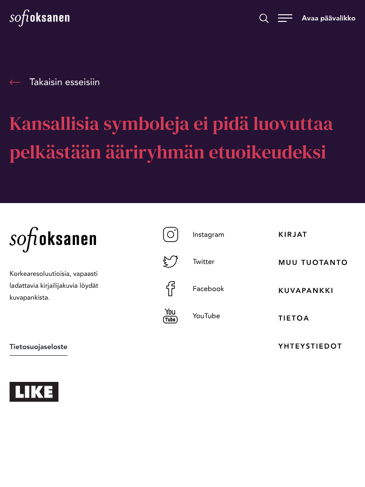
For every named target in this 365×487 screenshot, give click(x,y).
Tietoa (294, 318)
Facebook (208, 288)
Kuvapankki (306, 290)
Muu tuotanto (313, 262)
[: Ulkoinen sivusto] (67, 392)
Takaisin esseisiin (64, 82)
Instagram (208, 234)
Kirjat (293, 234)
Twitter (203, 261)
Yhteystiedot (311, 346)
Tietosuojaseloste (38, 346)
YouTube (206, 316)
